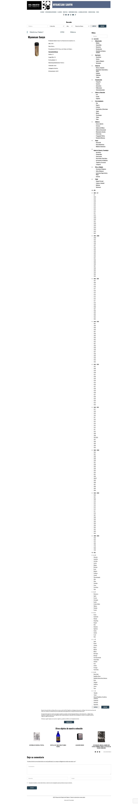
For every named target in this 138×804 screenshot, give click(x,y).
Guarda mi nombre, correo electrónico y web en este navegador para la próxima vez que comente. (50, 782)
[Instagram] (70, 15)
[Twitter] (68, 15)
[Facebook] (66, 15)
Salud (40, 32)
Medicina (33, 32)
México (73, 32)
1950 (62, 32)
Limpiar (94, 26)
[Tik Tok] (75, 15)
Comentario (69, 722)
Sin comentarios (107, 751)
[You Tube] (73, 15)
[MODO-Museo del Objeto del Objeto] (38, 5)
